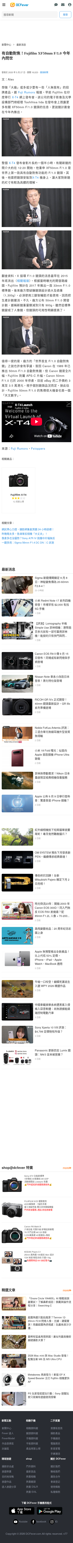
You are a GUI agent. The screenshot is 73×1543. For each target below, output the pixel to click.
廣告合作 (55, 1476)
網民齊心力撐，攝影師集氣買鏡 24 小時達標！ (28, 529)
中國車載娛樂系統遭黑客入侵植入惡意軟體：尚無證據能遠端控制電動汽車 (52, 1009)
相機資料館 (32, 1428)
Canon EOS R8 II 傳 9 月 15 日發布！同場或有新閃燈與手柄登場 (52, 658)
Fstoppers (38, 448)
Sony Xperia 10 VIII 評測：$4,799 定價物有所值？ (51, 1029)
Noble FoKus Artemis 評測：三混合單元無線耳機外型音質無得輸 (52, 732)
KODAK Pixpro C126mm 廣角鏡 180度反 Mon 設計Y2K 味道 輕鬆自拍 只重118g (39, 1256)
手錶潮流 (55, 1453)
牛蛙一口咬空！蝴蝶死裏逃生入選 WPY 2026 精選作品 (52, 984)
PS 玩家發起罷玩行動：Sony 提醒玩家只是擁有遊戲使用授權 (48, 1395)
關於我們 (55, 1466)
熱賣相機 (31, 1476)
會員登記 (55, 1481)
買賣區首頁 (56, 1428)
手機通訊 (55, 1438)
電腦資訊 (55, 1443)
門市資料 (31, 1466)
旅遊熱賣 (6, 1471)
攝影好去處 (8, 1466)
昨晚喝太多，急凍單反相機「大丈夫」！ (25, 533)
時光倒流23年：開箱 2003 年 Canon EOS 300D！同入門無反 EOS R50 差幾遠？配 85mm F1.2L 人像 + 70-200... (52, 910)
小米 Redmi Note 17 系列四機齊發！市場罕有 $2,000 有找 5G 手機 (53, 605)
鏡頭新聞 (44, 72)
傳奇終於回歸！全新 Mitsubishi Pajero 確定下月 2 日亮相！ (52, 879)
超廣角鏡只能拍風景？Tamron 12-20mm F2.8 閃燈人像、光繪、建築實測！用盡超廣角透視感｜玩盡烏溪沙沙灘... (49, 1322)
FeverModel (8, 1438)
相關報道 (23, 280)
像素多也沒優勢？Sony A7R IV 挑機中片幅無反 (28, 538)
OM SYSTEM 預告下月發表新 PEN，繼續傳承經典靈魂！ (52, 855)
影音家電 (55, 1448)
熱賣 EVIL (31, 1491)
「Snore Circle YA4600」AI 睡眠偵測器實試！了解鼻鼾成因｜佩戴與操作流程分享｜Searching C (49, 1301)
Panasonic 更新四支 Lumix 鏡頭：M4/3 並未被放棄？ (53, 1052)
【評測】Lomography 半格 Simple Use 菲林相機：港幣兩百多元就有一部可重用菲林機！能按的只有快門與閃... (53, 629)
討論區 (5, 1448)
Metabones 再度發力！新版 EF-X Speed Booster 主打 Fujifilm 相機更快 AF (48, 1378)
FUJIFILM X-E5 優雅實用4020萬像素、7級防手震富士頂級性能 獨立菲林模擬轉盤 (38, 1205)
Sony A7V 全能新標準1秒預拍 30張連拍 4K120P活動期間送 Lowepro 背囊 (38, 1180)
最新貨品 (31, 1471)
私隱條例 (55, 1491)
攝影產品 (55, 1433)
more (66, 1168)
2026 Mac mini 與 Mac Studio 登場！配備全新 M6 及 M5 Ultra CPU (48, 1357)
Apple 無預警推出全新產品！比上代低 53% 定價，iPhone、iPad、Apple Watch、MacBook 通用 (52, 958)
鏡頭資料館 (32, 1433)
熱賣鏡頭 (31, 1481)
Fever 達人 (8, 1433)
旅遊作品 (6, 1481)
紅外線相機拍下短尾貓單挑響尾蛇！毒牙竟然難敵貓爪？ (52, 832)
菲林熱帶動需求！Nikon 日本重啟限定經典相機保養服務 (52, 775)
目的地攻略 (8, 1476)
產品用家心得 (33, 1448)
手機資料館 (32, 1438)
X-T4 (15, 97)
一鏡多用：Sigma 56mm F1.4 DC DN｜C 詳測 (28, 542)
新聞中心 (6, 44)
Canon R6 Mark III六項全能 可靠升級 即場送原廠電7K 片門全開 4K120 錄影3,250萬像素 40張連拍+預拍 (39, 1232)
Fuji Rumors (26, 92)
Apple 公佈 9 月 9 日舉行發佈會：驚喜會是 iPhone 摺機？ (52, 798)
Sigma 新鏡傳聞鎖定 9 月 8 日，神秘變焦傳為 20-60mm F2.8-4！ (52, 582)
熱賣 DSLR (32, 1486)
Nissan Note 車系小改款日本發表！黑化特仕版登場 (52, 679)
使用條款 (55, 1486)
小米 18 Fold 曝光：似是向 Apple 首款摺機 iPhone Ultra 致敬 (52, 754)
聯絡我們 (55, 1471)
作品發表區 (8, 1443)
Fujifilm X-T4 (18, 494)
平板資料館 (32, 1443)
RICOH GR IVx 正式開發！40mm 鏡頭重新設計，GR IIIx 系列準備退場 (52, 704)
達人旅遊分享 (9, 1486)
